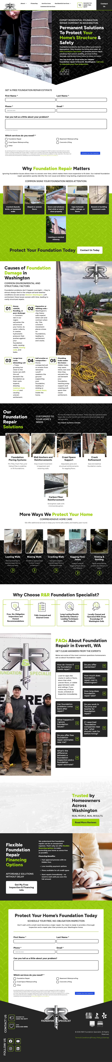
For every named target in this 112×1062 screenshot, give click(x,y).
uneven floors (40, 390)
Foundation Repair (14, 139)
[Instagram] (10, 1048)
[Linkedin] (17, 1048)
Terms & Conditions (53, 155)
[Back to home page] (10, 8)
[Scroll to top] (107, 1049)
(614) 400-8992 (22, 1027)
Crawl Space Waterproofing (18, 142)
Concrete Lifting (66, 142)
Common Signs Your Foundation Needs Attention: (56, 181)
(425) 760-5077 (22, 1019)
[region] (56, 214)
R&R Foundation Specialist (70, 51)
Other (10, 146)
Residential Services (62, 3)
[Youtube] (17, 1041)
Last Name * (62, 95)
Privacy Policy (43, 155)
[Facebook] (10, 1041)
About (23, 3)
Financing (34, 3)
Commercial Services (47, 6)
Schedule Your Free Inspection (90, 153)
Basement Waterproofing (69, 139)
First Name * (11, 95)
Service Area (46, 3)
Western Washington (34, 295)
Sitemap (105, 1038)
